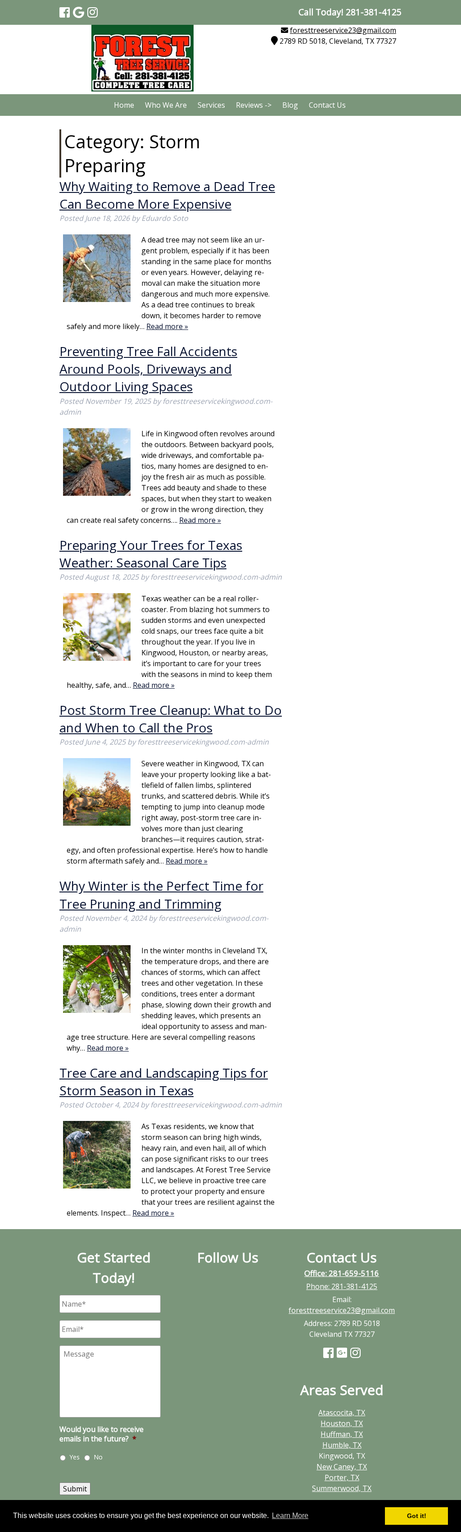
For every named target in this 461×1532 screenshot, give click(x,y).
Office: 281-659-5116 (341, 1273)
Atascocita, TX (341, 1413)
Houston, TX (342, 1423)
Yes (74, 1457)
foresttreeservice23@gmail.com (343, 30)
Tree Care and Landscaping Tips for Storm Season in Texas (163, 1081)
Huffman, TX (342, 1434)
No (98, 1457)
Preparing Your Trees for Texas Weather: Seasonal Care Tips (150, 553)
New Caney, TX (341, 1467)
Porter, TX (342, 1477)
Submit (75, 1489)
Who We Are (166, 105)
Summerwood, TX (341, 1488)
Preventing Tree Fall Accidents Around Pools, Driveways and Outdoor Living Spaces (148, 369)
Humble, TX (342, 1445)
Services (211, 105)
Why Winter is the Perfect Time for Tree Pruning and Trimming (161, 894)
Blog (290, 105)
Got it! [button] (416, 1515)
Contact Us (327, 105)
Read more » (167, 326)
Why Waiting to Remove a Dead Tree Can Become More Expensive (167, 195)
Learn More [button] (290, 1515)
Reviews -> (253, 105)
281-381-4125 (354, 1286)
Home (124, 105)
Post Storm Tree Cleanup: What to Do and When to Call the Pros (170, 718)
